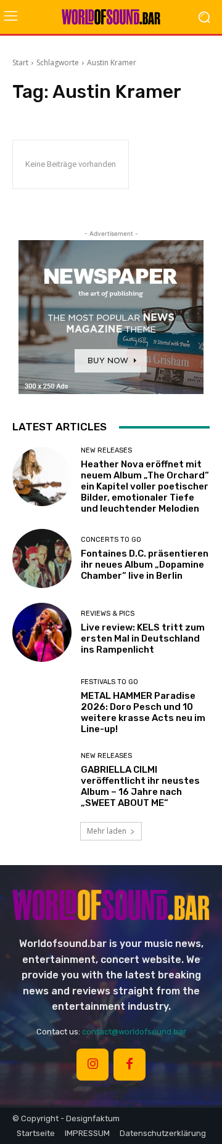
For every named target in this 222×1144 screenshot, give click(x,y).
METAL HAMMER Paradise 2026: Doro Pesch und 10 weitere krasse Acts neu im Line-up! (143, 712)
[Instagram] (92, 1065)
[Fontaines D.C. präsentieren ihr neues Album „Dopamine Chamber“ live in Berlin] (42, 558)
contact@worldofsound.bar (134, 1031)
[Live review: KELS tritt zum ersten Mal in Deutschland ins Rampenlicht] (42, 632)
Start (20, 62)
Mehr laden (106, 831)
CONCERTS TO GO (111, 539)
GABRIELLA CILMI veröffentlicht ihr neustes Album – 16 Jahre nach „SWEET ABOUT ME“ (140, 786)
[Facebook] (129, 1065)
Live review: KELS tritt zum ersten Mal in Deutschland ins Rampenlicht (143, 638)
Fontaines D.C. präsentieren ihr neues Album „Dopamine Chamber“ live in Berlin (144, 564)
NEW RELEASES (106, 450)
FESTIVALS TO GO (109, 682)
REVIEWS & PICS (107, 613)
